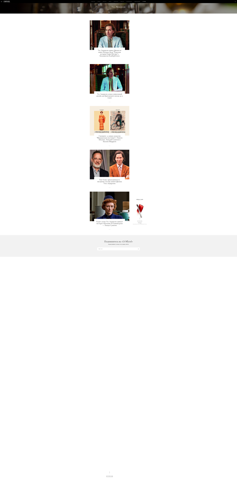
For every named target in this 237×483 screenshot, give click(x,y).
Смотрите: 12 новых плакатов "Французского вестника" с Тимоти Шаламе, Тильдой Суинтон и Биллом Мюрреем (109, 138)
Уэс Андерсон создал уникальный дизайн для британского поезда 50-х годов (109, 96)
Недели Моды (137, 1)
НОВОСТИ (93, 1)
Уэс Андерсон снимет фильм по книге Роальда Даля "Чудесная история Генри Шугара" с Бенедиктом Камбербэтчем (109, 53)
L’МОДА (98, 1)
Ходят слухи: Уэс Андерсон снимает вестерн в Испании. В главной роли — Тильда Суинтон (109, 223)
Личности (116, 1)
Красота (122, 1)
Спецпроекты (129, 1)
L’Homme (144, 1)
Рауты (110, 1)
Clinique (140, 222)
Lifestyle (104, 1)
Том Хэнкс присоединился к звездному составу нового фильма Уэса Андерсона (109, 181)
